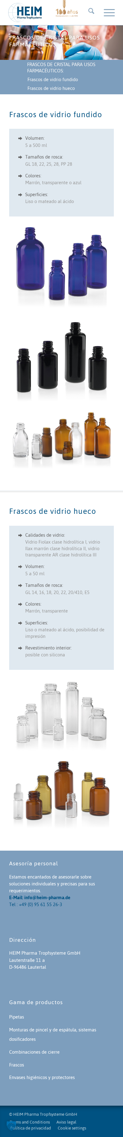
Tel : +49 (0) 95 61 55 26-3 (35, 904)
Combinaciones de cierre (34, 1051)
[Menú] (106, 12)
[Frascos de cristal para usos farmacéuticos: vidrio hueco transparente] (61, 713)
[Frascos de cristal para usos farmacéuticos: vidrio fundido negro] (61, 359)
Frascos (16, 1064)
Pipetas (16, 1016)
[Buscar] (88, 12)
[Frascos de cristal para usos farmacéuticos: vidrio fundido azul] (61, 266)
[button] (11, 1125)
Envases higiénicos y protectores (42, 1077)
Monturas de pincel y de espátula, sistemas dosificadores (52, 1034)
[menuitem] (88, 12)
